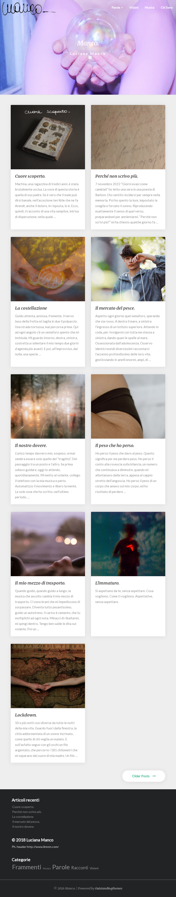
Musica (149, 7)
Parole (116, 7)
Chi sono (167, 7)
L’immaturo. (107, 583)
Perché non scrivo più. (116, 176)
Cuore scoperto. (30, 176)
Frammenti (26, 867)
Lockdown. (26, 715)
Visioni (133, 7)
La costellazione (31, 308)
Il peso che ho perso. (114, 445)
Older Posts (141, 776)
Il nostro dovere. (31, 445)
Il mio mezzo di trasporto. (40, 583)
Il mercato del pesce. (115, 308)
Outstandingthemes (108, 888)
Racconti (79, 867)
